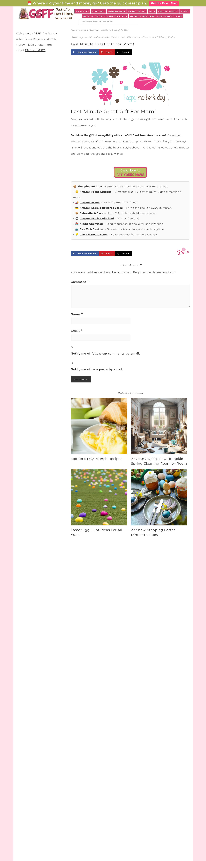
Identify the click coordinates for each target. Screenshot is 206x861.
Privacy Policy (166, 37)
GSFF (46, 13)
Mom (139, 119)
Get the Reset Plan (164, 3)
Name (77, 314)
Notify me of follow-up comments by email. (105, 353)
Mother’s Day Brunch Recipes (96, 459)
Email (77, 330)
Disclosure (134, 37)
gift (148, 119)
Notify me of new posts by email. (97, 369)
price (160, 223)
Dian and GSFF (35, 50)
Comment (80, 282)
